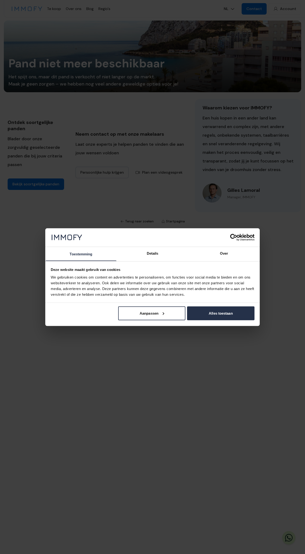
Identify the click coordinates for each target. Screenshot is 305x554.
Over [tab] (224, 253)
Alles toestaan (221, 313)
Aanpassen (149, 313)
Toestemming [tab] (81, 254)
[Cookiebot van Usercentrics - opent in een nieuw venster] (233, 237)
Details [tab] (152, 253)
